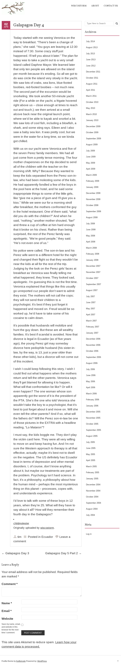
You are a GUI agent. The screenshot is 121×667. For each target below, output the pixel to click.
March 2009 (91, 175)
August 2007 (92, 290)
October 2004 (92, 497)
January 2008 (92, 260)
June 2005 (90, 448)
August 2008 (92, 217)
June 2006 (90, 375)
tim (19, 536)
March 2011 (91, 96)
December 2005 (93, 412)
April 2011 (90, 90)
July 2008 (90, 223)
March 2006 (91, 393)
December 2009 (93, 126)
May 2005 (90, 454)
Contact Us (111, 5)
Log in (89, 534)
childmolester (21, 523)
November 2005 (93, 418)
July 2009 (90, 151)
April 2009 (90, 169)
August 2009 (92, 144)
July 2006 (90, 369)
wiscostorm (47, 527)
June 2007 (90, 302)
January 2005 (92, 478)
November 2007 (93, 272)
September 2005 (93, 430)
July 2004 (90, 515)
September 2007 (93, 284)
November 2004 (93, 491)
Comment (9, 584)
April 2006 (90, 387)
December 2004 (93, 484)
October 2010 (92, 102)
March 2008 (91, 248)
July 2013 (90, 53)
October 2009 (92, 132)
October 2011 (92, 78)
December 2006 (93, 339)
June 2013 (90, 59)
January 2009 (92, 187)
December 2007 (93, 266)
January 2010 (92, 120)
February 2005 (92, 472)
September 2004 (93, 503)
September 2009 (93, 138)
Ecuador (47, 536)
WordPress (42, 661)
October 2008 (92, 205)
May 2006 (90, 381)
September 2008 (93, 211)
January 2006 (92, 406)
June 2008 (90, 229)
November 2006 (93, 345)
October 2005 (92, 424)
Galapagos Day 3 (15, 553)
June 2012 (90, 66)
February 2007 (92, 327)
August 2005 (92, 436)
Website (7, 618)
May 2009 (90, 163)
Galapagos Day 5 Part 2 (63, 553)
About (95, 5)
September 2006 (93, 357)
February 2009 (92, 181)
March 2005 (91, 466)
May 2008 (90, 236)
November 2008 (93, 199)
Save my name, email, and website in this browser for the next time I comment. (11, 628)
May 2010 (90, 108)
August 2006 (92, 363)
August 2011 (91, 84)
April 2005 (90, 460)
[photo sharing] (13, 518)
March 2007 (91, 321)
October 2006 (92, 351)
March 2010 (91, 114)
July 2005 (90, 442)
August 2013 (92, 47)
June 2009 (90, 157)
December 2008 (93, 193)
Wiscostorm (78, 5)
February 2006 (92, 399)
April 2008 (90, 242)
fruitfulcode (21, 661)
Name (7, 603)
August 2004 (92, 509)
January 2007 (92, 333)
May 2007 (90, 308)
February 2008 (92, 254)
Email (7, 611)
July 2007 (90, 296)
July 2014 (90, 41)
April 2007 (90, 314)
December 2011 (93, 72)
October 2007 (92, 278)
